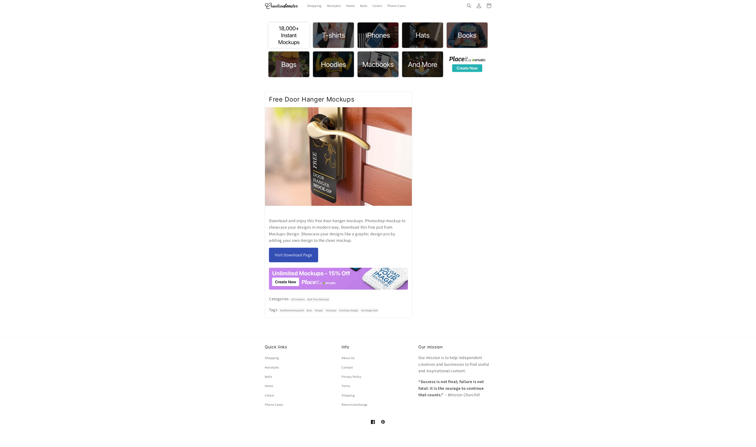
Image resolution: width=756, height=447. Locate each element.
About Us (348, 358)
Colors (269, 395)
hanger (319, 310)
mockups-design (348, 310)
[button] (469, 6)
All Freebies (298, 299)
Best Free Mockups (318, 299)
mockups (331, 310)
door (309, 310)
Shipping (348, 395)
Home (269, 386)
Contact (347, 367)
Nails (268, 377)
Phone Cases (274, 405)
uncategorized (369, 310)
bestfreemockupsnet (292, 310)
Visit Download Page (293, 255)
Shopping (272, 358)
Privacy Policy (351, 377)
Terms (346, 386)
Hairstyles (272, 367)
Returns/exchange (355, 405)
